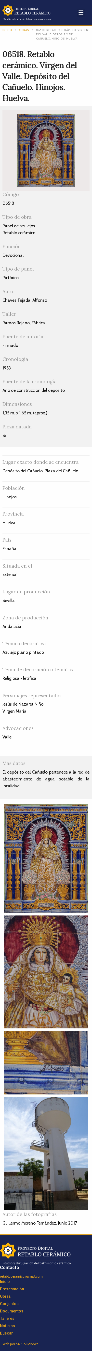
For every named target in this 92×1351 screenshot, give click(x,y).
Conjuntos (9, 1303)
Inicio (7, 30)
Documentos (11, 1311)
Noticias (7, 1326)
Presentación (12, 1289)
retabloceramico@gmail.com (21, 1276)
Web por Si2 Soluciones (20, 1344)
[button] (81, 13)
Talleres (7, 1318)
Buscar (6, 1333)
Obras (24, 30)
